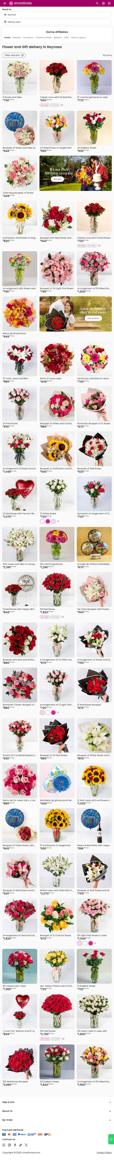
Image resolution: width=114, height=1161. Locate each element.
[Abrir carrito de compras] (109, 3)
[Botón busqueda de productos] (97, 3)
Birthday (17, 37)
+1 (58, 521)
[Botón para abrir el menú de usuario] (103, 3)
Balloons (58, 37)
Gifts (66, 37)
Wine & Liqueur (78, 37)
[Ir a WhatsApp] (111, 1139)
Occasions (28, 37)
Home (7, 37)
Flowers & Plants (44, 37)
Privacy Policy (104, 1152)
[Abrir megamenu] (4, 3)
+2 (61, 105)
